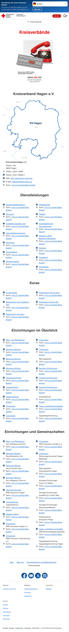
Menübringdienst (12, 261)
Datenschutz (7, 612)
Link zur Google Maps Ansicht (23, 185)
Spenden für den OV (9, 589)
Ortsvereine (10, 406)
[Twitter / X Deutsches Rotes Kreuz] (38, 575)
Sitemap (5, 608)
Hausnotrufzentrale (13, 377)
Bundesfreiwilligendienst (15, 204)
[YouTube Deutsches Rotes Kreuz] (31, 575)
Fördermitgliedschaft (30, 589)
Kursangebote (11, 292)
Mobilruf (42, 214)
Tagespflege (44, 266)
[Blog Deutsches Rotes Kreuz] (45, 575)
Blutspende (28, 596)
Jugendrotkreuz (12, 387)
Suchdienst (43, 257)
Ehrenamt (10, 214)
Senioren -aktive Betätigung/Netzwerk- (47, 237)
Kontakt (5, 605)
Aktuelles (49, 589)
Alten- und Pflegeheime (15, 340)
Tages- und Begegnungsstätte (51, 406)
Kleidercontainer (12, 396)
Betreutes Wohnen (13, 349)
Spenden (57, 16)
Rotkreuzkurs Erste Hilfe (48, 302)
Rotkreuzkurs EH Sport (15, 314)
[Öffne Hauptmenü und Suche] (65, 16)
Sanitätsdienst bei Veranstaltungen (46, 225)
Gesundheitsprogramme (15, 233)
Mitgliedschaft (44, 204)
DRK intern (6, 619)
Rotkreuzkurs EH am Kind (49, 292)
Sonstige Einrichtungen (48, 368)
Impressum (6, 615)
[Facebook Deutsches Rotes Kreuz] (24, 575)
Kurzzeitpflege (11, 252)
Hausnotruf (10, 242)
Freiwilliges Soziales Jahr (16, 223)
